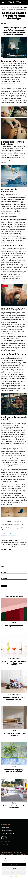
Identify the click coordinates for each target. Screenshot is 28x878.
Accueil (3, 7)
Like (4, 534)
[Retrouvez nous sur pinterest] (6, 838)
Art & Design (10, 7)
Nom (3, 566)
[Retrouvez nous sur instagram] (4, 838)
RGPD (2, 844)
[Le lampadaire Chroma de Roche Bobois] (14, 790)
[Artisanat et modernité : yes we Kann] (14, 717)
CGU (7, 844)
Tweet (12, 534)
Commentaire (6, 549)
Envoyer (4, 586)
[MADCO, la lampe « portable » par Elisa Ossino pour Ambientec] (14, 645)
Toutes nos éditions (7, 824)
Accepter (14, 864)
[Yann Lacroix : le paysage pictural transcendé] (14, 753)
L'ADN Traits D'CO (5, 827)
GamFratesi (8, 425)
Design (17, 7)
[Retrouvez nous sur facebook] (1, 838)
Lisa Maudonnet (16, 521)
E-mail (4, 572)
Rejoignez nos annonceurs (8, 833)
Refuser (14, 869)
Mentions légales (14, 876)
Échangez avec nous (6, 830)
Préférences (14, 873)
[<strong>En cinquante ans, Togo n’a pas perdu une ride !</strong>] (14, 681)
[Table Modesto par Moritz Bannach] (14, 609)
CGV (5, 844)
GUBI (13, 64)
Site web (4, 578)
